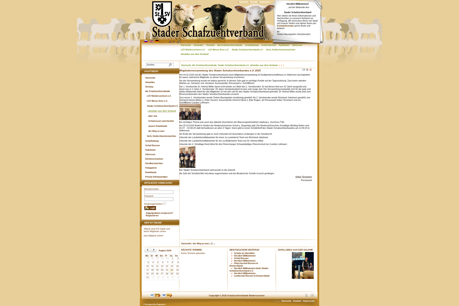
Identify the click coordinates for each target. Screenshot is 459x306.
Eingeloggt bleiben (153, 204)
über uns (152, 116)
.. (279, 301)
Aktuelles (198, 45)
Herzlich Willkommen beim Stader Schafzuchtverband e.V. (249, 269)
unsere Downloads (157, 126)
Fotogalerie (151, 168)
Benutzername (151, 189)
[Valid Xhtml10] (155, 296)
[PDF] (310, 70)
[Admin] (307, 296)
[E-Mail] (303, 70)
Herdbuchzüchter (154, 163)
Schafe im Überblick (244, 253)
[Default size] (174, 41)
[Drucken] (307, 70)
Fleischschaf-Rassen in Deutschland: (244, 264)
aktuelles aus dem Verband (195, 54)
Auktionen (284, 45)
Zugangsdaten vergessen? (159, 213)
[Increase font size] (179, 41)
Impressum (264, 2)
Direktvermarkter (154, 159)
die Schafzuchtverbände (229, 45)
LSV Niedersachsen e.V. (193, 49)
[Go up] (312, 296)
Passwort (148, 196)
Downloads (151, 172)
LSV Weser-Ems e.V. (218, 49)
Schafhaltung (252, 45)
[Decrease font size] (170, 41)
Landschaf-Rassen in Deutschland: (252, 276)
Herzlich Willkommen (244, 256)
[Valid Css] (167, 296)
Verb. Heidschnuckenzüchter (280, 49)
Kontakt (253, 2)
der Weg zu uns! (156, 131)
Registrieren (152, 215)
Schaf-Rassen (268, 45)
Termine (210, 45)
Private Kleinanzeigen (156, 177)
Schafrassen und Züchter (161, 121)
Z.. (212, 243)
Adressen (297, 45)
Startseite (243, 2)
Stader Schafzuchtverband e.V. (247, 49)
